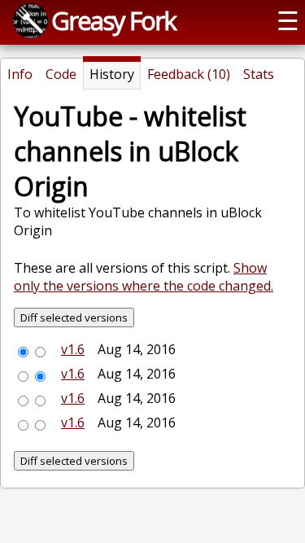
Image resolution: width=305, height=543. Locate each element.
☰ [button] (288, 20)
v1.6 (73, 349)
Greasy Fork (113, 20)
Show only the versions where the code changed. (143, 277)
